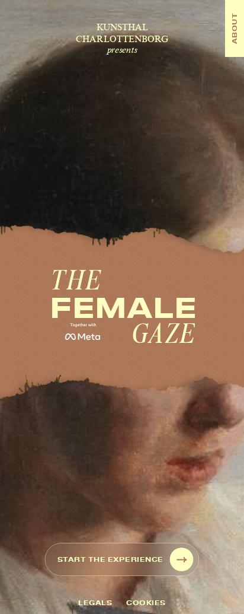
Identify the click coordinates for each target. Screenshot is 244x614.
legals (95, 602)
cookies (146, 602)
